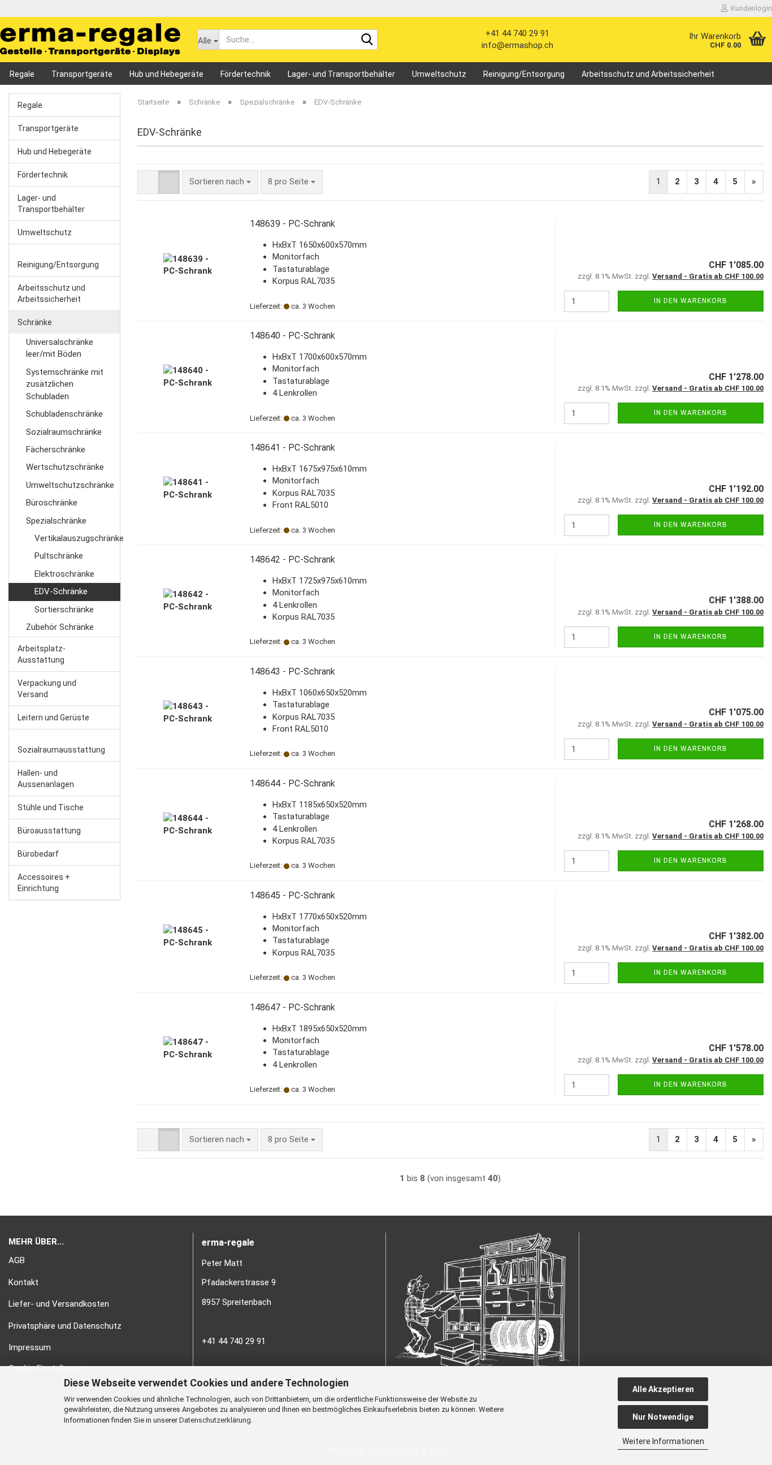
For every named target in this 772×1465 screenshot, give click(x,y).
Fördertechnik (245, 74)
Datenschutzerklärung (215, 1420)
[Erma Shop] (90, 39)
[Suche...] (367, 40)
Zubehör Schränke (60, 627)
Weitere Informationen (663, 1441)
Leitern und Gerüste (53, 717)
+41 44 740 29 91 (517, 33)
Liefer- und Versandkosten (58, 1304)
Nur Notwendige (662, 1416)
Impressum (29, 1347)
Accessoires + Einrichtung (44, 882)
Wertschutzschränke (65, 467)
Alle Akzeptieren (663, 1389)
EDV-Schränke (61, 591)
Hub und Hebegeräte (166, 74)
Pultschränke (58, 556)
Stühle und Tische (51, 807)
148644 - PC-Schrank (292, 783)
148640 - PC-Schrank (292, 335)
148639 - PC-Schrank (292, 223)
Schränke (35, 322)
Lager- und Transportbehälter (341, 74)
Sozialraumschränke (64, 432)
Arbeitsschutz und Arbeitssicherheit (648, 74)
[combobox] (220, 181)
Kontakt (23, 1282)
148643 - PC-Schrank (292, 671)
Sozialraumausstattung (61, 749)
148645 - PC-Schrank (292, 895)
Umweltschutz (439, 74)
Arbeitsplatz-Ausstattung (42, 654)
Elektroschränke (64, 574)
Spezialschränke (56, 521)
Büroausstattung (49, 830)
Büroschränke (51, 503)
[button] (148, 181)
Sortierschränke (64, 609)
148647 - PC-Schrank (292, 1007)
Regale (22, 74)
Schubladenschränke (64, 414)
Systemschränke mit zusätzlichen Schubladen (64, 384)
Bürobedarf (38, 853)
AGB (16, 1260)
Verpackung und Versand (47, 689)
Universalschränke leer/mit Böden (59, 348)
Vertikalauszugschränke (77, 538)
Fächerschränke (55, 449)
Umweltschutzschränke (70, 485)
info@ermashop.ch (517, 45)
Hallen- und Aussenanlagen (46, 778)
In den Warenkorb (690, 301)
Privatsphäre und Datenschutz (65, 1326)
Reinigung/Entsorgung (524, 74)
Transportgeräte (81, 74)
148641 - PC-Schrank (292, 447)
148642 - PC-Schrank (292, 559)
